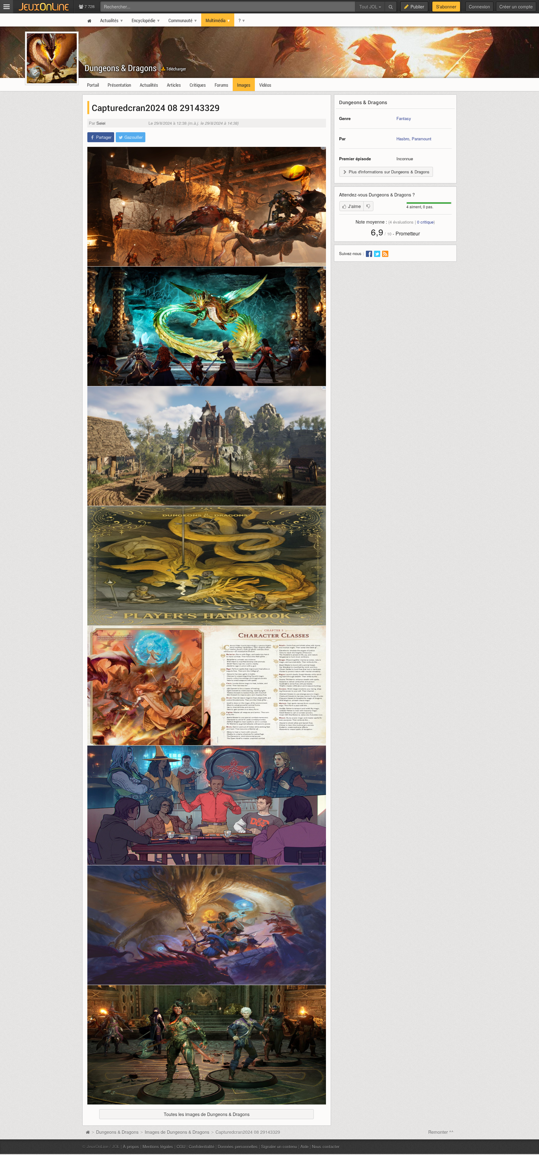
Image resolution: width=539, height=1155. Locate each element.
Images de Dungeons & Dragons (177, 1132)
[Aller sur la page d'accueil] (87, 1132)
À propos (131, 1146)
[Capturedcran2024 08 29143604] (206, 805)
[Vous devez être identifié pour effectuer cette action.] (368, 206)
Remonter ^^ (441, 1132)
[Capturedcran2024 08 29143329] (206, 206)
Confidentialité (201, 1146)
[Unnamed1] (206, 1044)
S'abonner (446, 6)
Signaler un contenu (279, 1146)
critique (425, 222)
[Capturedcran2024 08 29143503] (206, 566)
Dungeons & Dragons (121, 68)
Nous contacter (325, 1146)
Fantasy (403, 118)
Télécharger (175, 69)
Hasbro (402, 139)
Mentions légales (158, 1146)
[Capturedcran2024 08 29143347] (206, 326)
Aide (304, 1146)
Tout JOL (369, 6)
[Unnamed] (206, 925)
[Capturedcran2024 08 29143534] (206, 685)
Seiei (100, 123)
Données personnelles (238, 1146)
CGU (181, 1146)
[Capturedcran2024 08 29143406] (206, 446)
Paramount (421, 139)
